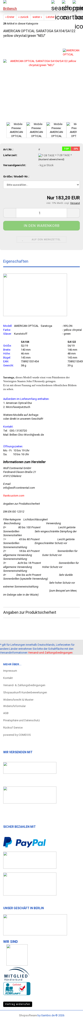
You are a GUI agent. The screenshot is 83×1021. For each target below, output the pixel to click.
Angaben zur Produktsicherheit (29, 612)
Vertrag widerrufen (17, 1004)
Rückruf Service (13, 727)
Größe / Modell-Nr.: (16, 176)
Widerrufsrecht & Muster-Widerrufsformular (18, 703)
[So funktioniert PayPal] (24, 842)
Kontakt (8, 678)
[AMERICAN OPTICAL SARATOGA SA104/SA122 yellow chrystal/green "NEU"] (41, 81)
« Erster (9, 17)
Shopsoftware (28, 1015)
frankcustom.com (13, 495)
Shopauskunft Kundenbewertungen (25, 692)
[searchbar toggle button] (56, 5)
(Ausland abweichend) (51, 159)
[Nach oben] (71, 1013)
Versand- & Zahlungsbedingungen (24, 685)
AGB (6, 713)
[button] (9, 213)
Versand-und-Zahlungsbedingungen (50, 652)
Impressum (10, 670)
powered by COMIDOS (17, 734)
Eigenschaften (15, 261)
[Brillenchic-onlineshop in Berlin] (8, 5)
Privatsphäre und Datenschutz (21, 720)
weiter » (37, 17)
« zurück (23, 17)
